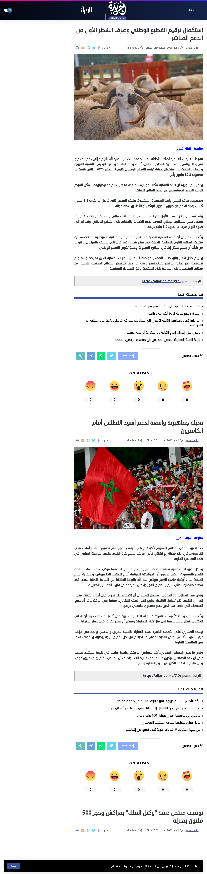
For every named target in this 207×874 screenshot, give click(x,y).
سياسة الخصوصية (144, 865)
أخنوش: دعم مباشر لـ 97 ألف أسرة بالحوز (174, 313)
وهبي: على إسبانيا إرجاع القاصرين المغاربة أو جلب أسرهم (163, 332)
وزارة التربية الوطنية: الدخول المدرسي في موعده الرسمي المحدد (157, 339)
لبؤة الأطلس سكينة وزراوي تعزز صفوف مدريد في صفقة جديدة (158, 701)
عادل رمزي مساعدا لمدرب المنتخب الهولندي (171, 722)
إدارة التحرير (192, 47)
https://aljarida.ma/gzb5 (161, 281)
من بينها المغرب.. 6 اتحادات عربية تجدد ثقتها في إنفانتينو (163, 729)
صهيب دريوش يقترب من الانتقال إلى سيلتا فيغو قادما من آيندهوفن (155, 708)
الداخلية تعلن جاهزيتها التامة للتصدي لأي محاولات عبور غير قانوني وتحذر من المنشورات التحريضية (144, 322)
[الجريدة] (103, 10)
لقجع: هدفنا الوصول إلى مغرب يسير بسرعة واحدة (167, 306)
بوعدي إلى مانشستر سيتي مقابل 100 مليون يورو (168, 715)
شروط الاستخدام (121, 865)
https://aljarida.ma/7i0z (162, 676)
